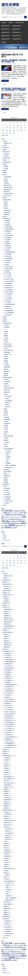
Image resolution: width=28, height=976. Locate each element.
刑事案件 (17, 945)
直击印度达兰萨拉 (8, 187)
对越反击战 (7, 402)
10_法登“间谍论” (8, 300)
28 (6, 133)
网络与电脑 (6, 469)
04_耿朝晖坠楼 (7, 231)
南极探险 (6, 181)
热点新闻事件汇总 (7, 218)
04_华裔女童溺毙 (8, 227)
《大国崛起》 (8, 457)
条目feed (5, 536)
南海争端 (20, 515)
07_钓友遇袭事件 (8, 254)
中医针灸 (6, 513)
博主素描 (3, 22)
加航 (4, 947)
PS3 (2, 945)
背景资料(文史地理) (7, 377)
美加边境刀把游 (7, 189)
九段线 (11, 512)
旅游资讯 (6, 440)
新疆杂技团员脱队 (16, 519)
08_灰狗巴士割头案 (8, 268)
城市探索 (6, 413)
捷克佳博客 (10, 4)
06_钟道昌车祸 (7, 245)
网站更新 (5, 319)
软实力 (21, 525)
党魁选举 (6, 339)
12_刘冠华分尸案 (8, 308)
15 (10, 127)
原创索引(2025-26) (17, 39)
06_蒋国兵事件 (7, 243)
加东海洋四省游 (7, 176)
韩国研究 (6, 480)
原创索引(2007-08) (5, 26)
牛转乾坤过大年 (7, 210)
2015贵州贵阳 (7, 494)
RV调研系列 (6, 327)
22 (10, 130)
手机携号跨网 (7, 352)
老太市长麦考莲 (7, 471)
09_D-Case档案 (7, 275)
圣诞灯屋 (13, 517)
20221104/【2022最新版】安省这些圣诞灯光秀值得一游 (13, 61)
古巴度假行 (6, 183)
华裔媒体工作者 (7, 143)
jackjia (4, 63)
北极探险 (7, 442)
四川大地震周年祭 (8, 346)
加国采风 (5, 84)
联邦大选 (6, 369)
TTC (5, 329)
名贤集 (5, 409)
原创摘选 (11, 22)
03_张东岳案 (7, 222)
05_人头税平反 (7, 233)
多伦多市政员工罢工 (8, 350)
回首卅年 (6, 206)
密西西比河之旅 (7, 185)
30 (14, 133)
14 (6, 127)
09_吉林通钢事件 (8, 283)
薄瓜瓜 (2, 525)
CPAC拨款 (6, 325)
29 (10, 133)
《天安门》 (7, 459)
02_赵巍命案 (7, 220)
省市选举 (6, 362)
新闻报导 (5, 112)
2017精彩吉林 (7, 496)
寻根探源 (6, 425)
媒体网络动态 (7, 419)
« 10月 (3, 135)
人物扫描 (5, 141)
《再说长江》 (8, 452)
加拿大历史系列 (6, 151)
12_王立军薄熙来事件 (9, 312)
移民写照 (5, 316)
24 (17, 130)
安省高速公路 (7, 423)
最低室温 (6, 356)
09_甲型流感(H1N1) (8, 287)
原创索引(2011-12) (5, 29)
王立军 (6, 523)
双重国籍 (6, 517)
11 (21, 125)
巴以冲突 (6, 429)
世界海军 (6, 383)
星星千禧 (6, 208)
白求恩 (5, 444)
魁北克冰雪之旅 (7, 195)
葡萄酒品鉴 (6, 214)
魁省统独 (6, 482)
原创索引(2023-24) (5, 39)
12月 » (7, 135)
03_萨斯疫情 (7, 224)
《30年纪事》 (8, 450)
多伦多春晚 (6, 417)
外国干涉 (6, 348)
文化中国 (6, 438)
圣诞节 (17, 517)
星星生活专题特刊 (7, 199)
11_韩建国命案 (7, 306)
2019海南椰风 (7, 498)
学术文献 (6, 421)
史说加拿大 (6, 155)
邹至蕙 (24, 525)
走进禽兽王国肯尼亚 (8, 193)
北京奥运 (5, 160)
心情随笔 (5, 164)
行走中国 (5, 486)
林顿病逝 (6, 358)
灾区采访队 (7, 262)
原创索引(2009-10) (17, 26)
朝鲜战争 (7, 404)
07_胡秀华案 (7, 250)
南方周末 (14, 515)
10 (17, 125)
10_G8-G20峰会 (7, 296)
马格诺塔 (7, 528)
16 (14, 127)
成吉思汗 (6, 519)
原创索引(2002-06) (20, 22)
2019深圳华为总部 (8, 501)
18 (21, 127)
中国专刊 (6, 201)
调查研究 (7, 525)
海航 (13, 521)
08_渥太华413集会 (8, 266)
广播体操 (6, 432)
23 (14, 130)
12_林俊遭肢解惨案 (8, 310)
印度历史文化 (7, 392)
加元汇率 (6, 342)
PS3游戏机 (6, 379)
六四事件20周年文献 (8, 388)
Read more (5, 80)
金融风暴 (6, 375)
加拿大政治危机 (7, 344)
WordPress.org (6, 540)
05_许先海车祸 (7, 239)
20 (3, 130)
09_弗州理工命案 (8, 285)
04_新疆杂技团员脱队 (9, 229)
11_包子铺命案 (7, 302)
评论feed (5, 538)
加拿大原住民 (7, 390)
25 (21, 130)
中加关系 (6, 331)
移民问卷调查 (7, 367)
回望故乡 (6, 204)
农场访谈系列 (6, 147)
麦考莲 (12, 527)
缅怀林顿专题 (7, 212)
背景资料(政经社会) (7, 323)
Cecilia (22, 511)
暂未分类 (5, 216)
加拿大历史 (6, 153)
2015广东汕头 (7, 492)
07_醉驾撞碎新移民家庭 (9, 252)
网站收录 (3, 42)
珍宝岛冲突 (7, 406)
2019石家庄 (6, 503)
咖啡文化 (6, 411)
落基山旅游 (6, 191)
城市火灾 (6, 415)
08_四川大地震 (7, 260)
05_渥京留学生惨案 (8, 235)
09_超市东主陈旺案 (8, 291)
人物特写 (5, 145)
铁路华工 (6, 478)
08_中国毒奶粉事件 (8, 258)
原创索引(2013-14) (16, 29)
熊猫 (19, 521)
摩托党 (9, 519)
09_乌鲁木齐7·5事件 (8, 279)
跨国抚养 (17, 525)
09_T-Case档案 (7, 277)
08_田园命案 (7, 270)
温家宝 (16, 521)
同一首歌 (10, 517)
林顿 (7, 521)
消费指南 (6, 360)
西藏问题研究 (7, 475)
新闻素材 (5, 172)
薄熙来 (24, 523)
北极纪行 (6, 178)
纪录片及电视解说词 (8, 448)
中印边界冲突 (8, 396)
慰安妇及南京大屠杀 (8, 436)
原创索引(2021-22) (16, 35)
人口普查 (6, 337)
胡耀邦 (5, 473)
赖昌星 (12, 525)
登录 (4, 533)
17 (17, 127)
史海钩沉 (6, 394)
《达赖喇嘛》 (8, 463)
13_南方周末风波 (8, 314)
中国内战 (7, 398)
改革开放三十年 (7, 354)
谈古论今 (5, 505)
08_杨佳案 (6, 264)
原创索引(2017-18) (16, 32)
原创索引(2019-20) (5, 35)
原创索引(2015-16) (5, 32)
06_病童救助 (7, 241)
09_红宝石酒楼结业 (8, 289)
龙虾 (15, 527)
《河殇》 (7, 461)
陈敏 (2, 527)
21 (6, 130)
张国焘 (5, 434)
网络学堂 (5, 321)
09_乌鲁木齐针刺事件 (9, 281)
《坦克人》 (7, 455)
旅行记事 (5, 174)
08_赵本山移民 (7, 273)
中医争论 (6, 333)
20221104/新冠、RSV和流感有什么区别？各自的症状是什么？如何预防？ (14, 89)
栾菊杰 (10, 521)
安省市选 (20, 517)
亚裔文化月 (6, 386)
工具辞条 (6, 427)
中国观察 (6, 166)
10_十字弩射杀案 (8, 298)
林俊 (3, 521)
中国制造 (6, 335)
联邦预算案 (6, 371)
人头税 (14, 513)
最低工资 (23, 519)
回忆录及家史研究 (7, 162)
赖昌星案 (6, 373)
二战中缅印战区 (8, 400)
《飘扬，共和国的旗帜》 (11, 465)
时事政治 (5, 197)
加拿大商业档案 (6, 158)
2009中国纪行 (7, 488)
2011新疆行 (6, 490)
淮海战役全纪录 (8, 467)
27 (3, 133)
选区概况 (7, 365)
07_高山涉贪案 (7, 256)
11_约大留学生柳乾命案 (9, 304)
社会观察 (6, 168)
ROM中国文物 (7, 381)
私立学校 (6, 446)
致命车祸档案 (6, 484)
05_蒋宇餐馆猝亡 (8, 237)
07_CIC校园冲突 (8, 247)
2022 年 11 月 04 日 (12, 63)
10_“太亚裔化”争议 (8, 293)
